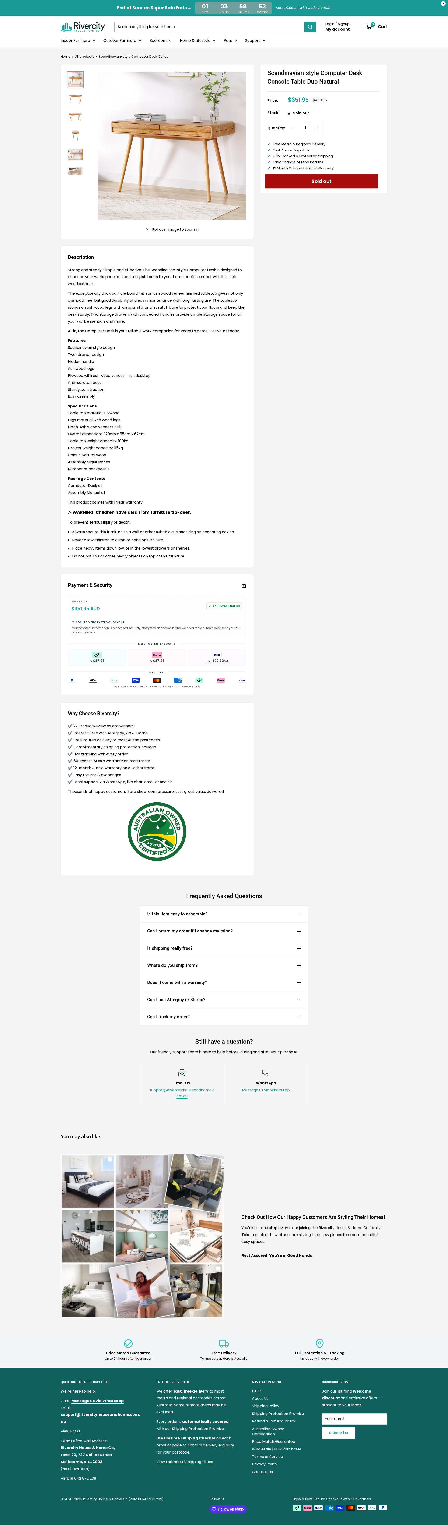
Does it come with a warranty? (177, 982)
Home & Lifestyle (195, 40)
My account (338, 29)
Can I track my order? (168, 1016)
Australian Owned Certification (268, 1431)
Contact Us (262, 1472)
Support (252, 40)
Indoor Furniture (75, 40)
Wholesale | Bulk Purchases (277, 1449)
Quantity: (276, 128)
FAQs (257, 1391)
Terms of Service (267, 1456)
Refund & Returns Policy (273, 1421)
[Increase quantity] (318, 128)
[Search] (310, 26)
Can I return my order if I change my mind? (190, 931)
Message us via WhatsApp (266, 1090)
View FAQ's (70, 1431)
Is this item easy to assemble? (177, 914)
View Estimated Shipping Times (184, 1461)
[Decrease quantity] (293, 128)
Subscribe (338, 1433)
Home (65, 56)
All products (84, 56)
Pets (228, 40)
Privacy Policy (264, 1464)
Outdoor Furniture (119, 40)
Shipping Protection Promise (278, 1413)
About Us (260, 1398)
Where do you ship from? (172, 965)
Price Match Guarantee (273, 1441)
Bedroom (158, 40)
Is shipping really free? (169, 948)
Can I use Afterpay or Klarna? (176, 999)
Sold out (322, 181)
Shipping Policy (265, 1406)
